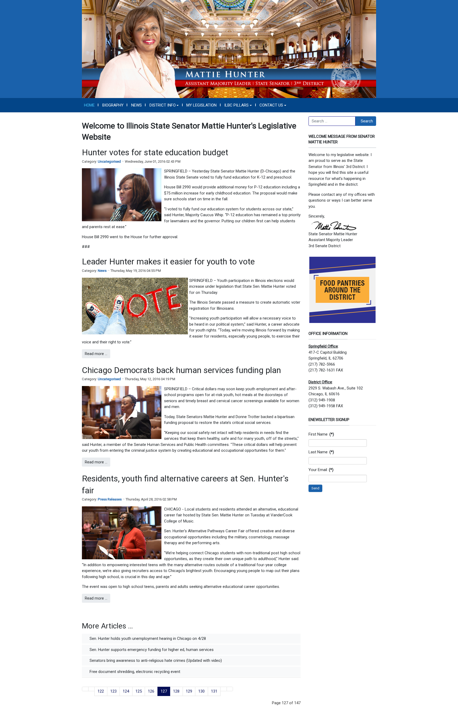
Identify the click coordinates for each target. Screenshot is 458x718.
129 (189, 691)
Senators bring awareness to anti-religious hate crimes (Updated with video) (155, 660)
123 (113, 691)
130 (201, 691)
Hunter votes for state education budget (155, 152)
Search (367, 121)
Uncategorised (109, 161)
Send (315, 488)
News (102, 271)
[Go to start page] (85, 689)
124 (126, 691)
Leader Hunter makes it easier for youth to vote (168, 261)
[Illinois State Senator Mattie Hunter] (229, 49)
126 (151, 691)
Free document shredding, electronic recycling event (134, 671)
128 (176, 691)
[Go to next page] (223, 689)
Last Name (321, 452)
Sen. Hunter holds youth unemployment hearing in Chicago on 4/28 (147, 638)
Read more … (96, 353)
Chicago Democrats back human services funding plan (181, 370)
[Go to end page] (230, 689)
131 (214, 691)
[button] (164, 105)
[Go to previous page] (91, 689)
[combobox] (332, 121)
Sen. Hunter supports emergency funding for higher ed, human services (151, 649)
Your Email (321, 469)
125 (138, 691)
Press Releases (110, 499)
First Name (321, 434)
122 (101, 691)
